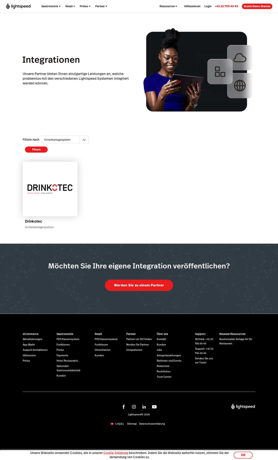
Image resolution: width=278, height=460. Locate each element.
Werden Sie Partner (137, 344)
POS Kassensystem (68, 339)
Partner (131, 334)
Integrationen (134, 350)
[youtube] (154, 407)
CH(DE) (119, 424)
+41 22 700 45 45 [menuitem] (226, 6)
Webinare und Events (169, 361)
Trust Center (164, 377)
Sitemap (132, 424)
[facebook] (123, 407)
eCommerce (30, 334)
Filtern (36, 149)
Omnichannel (102, 350)
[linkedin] (144, 407)
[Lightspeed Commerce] (18, 6)
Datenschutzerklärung (152, 424)
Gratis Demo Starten (257, 6)
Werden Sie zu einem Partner (139, 285)
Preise (26, 361)
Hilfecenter (29, 355)
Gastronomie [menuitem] (49, 6)
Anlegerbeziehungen (169, 355)
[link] (226, 6)
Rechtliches (164, 371)
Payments (62, 355)
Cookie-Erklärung (115, 453)
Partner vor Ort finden (139, 339)
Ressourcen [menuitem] (167, 6)
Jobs (159, 350)
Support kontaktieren (35, 350)
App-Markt (29, 344)
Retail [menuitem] (69, 6)
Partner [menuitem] (100, 6)
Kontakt (161, 339)
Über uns (162, 334)
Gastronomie (65, 334)
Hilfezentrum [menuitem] (192, 6)
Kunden (61, 375)
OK (243, 455)
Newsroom (163, 366)
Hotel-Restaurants (67, 361)
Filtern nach (31, 139)
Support (200, 334)
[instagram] (134, 407)
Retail (98, 334)
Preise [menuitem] (84, 6)
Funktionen (63, 344)
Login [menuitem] (207, 6)
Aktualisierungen (32, 339)
